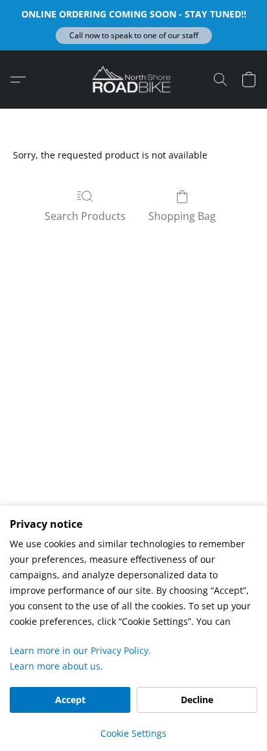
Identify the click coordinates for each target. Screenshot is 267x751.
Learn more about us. (56, 666)
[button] (134, 35)
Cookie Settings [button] (133, 733)
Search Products (85, 216)
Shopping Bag (182, 216)
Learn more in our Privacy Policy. (80, 650)
